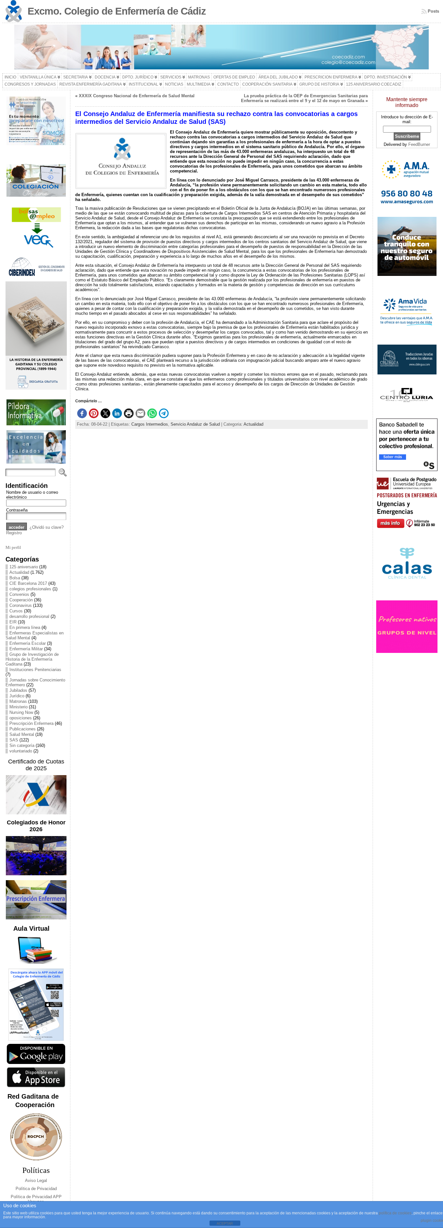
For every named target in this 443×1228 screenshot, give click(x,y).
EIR (13, 622)
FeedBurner (419, 144)
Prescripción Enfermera (31, 723)
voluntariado (20, 751)
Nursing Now (21, 712)
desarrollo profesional (29, 616)
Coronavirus (20, 605)
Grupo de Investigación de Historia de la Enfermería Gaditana (32, 659)
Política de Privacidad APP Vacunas (36, 1199)
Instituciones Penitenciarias (35, 669)
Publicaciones (22, 728)
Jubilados (18, 690)
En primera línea (24, 627)
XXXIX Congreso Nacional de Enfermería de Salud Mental (137, 95)
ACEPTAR (225, 1223)
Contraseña (17, 510)
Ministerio (18, 706)
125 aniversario (23, 566)
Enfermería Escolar (27, 643)
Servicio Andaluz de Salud (195, 424)
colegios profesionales (30, 588)
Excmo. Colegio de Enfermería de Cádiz (117, 11)
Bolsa (14, 577)
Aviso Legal (36, 1180)
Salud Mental (21, 734)
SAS (13, 740)
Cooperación (21, 599)
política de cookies (395, 1213)
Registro (14, 532)
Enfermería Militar (26, 648)
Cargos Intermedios (149, 424)
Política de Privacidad (36, 1188)
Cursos (16, 610)
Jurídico (16, 695)
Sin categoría (21, 745)
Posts (433, 11)
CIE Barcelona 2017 (28, 583)
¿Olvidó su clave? (47, 527)
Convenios (19, 594)
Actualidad (19, 572)
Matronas (18, 701)
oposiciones (20, 717)
